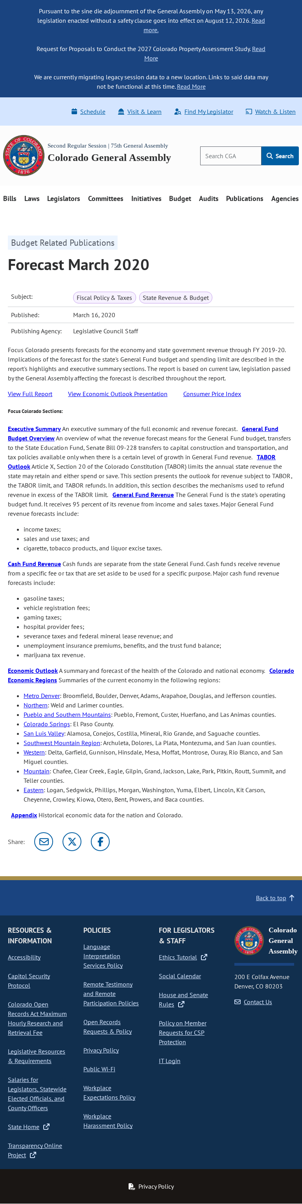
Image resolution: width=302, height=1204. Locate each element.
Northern (36, 705)
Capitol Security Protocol (29, 980)
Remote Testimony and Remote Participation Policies (111, 993)
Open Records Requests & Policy (107, 1026)
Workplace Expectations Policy (109, 1092)
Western (34, 752)
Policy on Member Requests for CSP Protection (182, 1032)
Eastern (34, 790)
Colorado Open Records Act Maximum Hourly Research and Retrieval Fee (37, 1018)
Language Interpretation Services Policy (103, 956)
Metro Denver (42, 696)
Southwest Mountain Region (62, 743)
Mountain (37, 771)
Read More (191, 86)
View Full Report (30, 394)
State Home (23, 1127)
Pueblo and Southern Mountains (67, 714)
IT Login (169, 1061)
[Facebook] (100, 841)
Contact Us (258, 1002)
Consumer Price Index (212, 394)
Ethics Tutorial (178, 957)
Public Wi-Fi (99, 1069)
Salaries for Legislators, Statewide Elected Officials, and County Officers (37, 1094)
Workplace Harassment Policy (108, 1120)
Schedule (92, 111)
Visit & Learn (144, 111)
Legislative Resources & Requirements (36, 1056)
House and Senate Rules (183, 999)
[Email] (43, 841)
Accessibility (24, 957)
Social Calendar (180, 976)
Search (284, 156)
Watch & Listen (275, 111)
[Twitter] (72, 841)
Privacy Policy (101, 1050)
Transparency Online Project (35, 1150)
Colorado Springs (47, 724)
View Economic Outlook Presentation (118, 394)
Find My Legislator (208, 111)
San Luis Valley (44, 733)
